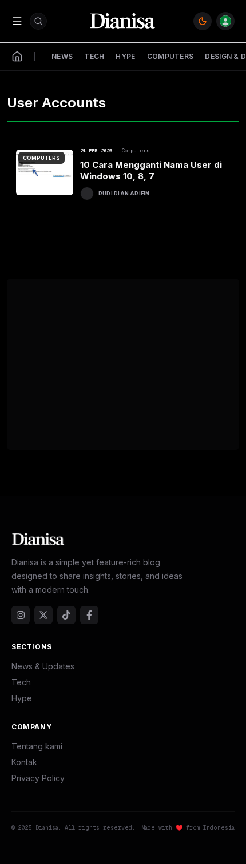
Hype (21, 698)
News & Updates (42, 666)
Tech (21, 682)
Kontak (24, 762)
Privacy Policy (38, 778)
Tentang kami (36, 746)
